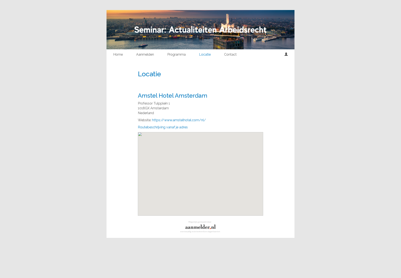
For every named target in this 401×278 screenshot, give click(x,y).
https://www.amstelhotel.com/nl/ (179, 120)
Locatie (205, 54)
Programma (176, 54)
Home (118, 54)
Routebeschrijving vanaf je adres (163, 127)
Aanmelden (145, 54)
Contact (230, 54)
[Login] (286, 54)
